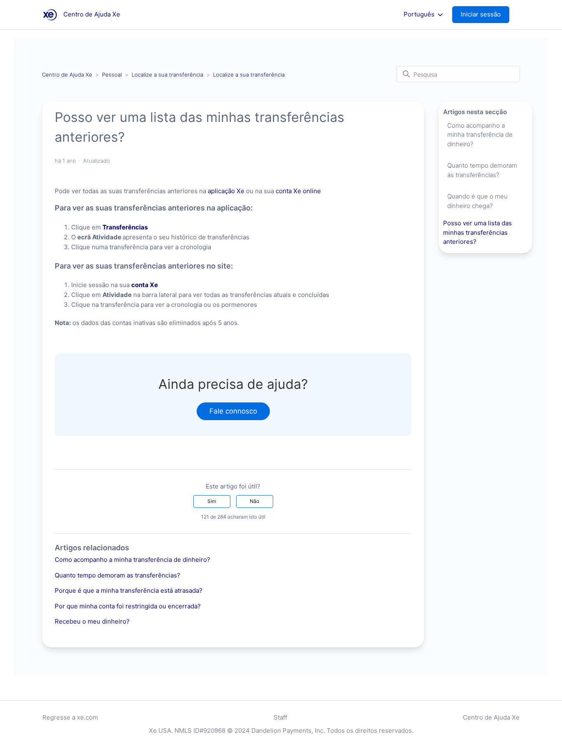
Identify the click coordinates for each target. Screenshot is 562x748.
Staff (280, 717)
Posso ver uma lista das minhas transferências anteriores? (477, 232)
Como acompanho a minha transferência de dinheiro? (132, 559)
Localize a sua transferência (167, 74)
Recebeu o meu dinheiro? (92, 621)
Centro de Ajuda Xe (67, 74)
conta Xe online (298, 191)
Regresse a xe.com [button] (70, 717)
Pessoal (112, 74)
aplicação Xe (226, 191)
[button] (485, 14)
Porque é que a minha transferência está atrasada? (128, 590)
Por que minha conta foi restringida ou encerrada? (128, 606)
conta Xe (144, 285)
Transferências (125, 227)
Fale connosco (233, 411)
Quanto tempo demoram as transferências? (117, 575)
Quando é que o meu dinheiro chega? (477, 201)
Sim (211, 501)
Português (420, 14)
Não (254, 501)
